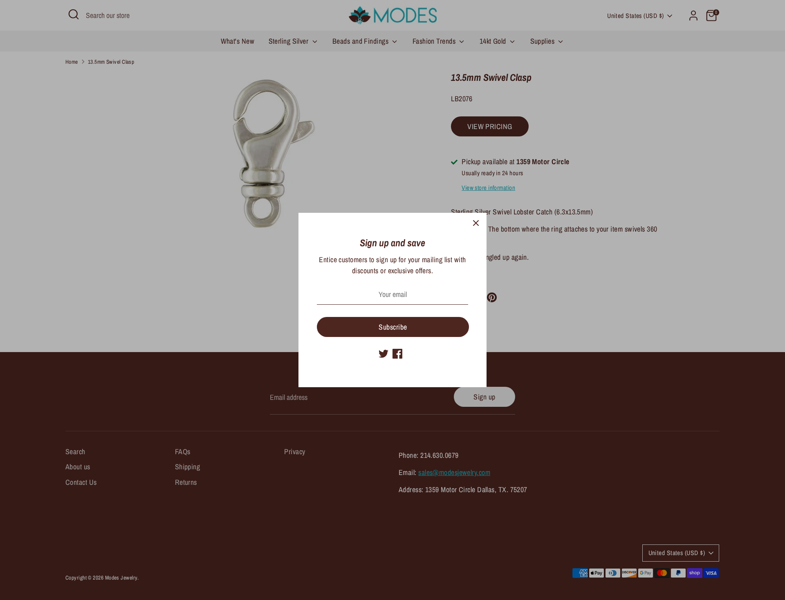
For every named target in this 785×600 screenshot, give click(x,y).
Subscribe (393, 327)
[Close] (476, 223)
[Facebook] (397, 354)
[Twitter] (383, 354)
